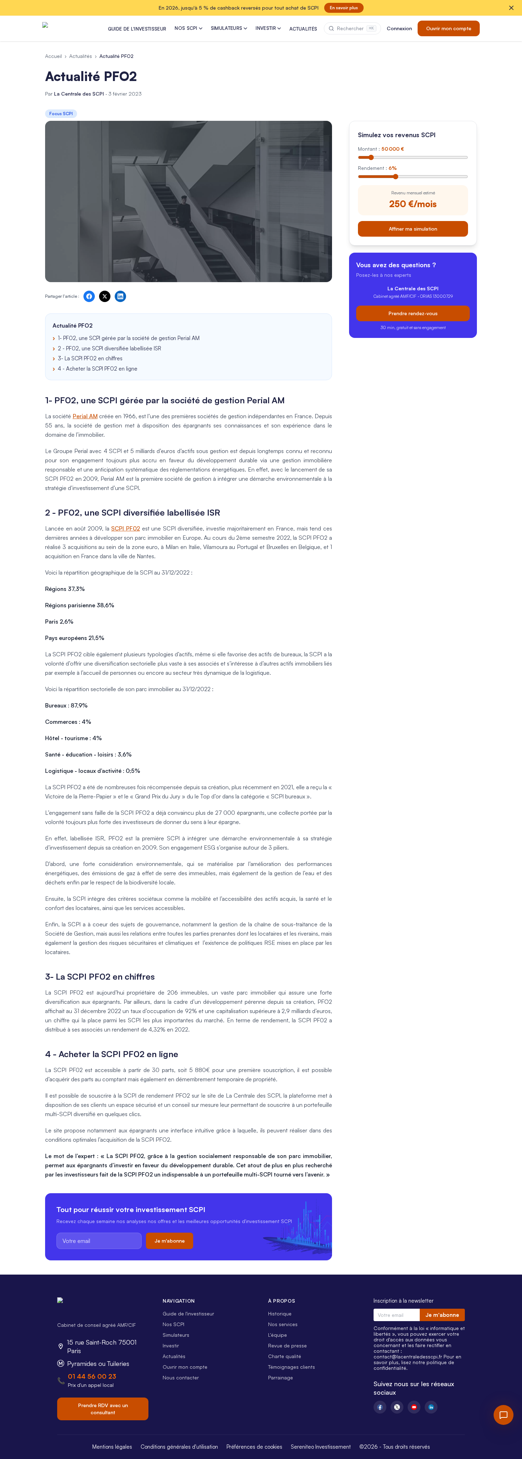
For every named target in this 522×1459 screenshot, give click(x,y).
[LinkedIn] (431, 1407)
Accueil (53, 56)
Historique (280, 1313)
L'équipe (277, 1335)
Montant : (381, 149)
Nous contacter (181, 1377)
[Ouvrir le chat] (503, 1415)
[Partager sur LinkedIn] (120, 296)
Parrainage (280, 1377)
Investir (171, 1345)
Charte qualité (284, 1356)
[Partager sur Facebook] (89, 296)
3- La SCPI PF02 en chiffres (90, 358)
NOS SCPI (186, 28)
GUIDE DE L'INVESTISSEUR (137, 29)
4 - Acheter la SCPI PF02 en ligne (97, 368)
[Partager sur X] (104, 296)
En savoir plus (344, 7)
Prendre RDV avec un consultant (103, 1408)
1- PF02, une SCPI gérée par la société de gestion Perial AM (129, 338)
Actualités (80, 56)
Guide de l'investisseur (188, 1313)
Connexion (399, 28)
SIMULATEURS (227, 28)
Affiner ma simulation (413, 228)
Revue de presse (287, 1345)
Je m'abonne (169, 1241)
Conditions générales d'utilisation (179, 1446)
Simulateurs (176, 1335)
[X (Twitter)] (397, 1407)
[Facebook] (380, 1407)
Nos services (283, 1324)
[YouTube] (414, 1407)
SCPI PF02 (125, 528)
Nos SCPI (173, 1324)
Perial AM (85, 416)
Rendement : (377, 168)
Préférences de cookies (254, 1446)
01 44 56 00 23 (92, 1376)
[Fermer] (511, 8)
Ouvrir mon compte (448, 28)
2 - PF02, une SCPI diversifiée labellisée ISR (109, 348)
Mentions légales (112, 1446)
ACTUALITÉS (303, 29)
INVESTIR (266, 28)
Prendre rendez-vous (412, 313)
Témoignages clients (291, 1367)
